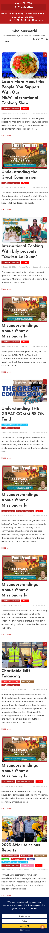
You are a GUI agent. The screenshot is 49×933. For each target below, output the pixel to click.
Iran (5, 13)
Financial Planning (10, 682)
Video (25, 109)
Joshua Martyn (21, 113)
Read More (6, 135)
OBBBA (30, 17)
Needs (5, 859)
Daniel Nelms (23, 869)
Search (37, 39)
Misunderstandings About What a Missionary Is (19, 331)
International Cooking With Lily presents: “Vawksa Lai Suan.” (22, 251)
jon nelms (18, 17)
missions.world (24, 31)
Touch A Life (27, 865)
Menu (7, 41)
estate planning (36, 13)
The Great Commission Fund (15, 425)
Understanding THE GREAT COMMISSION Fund (23, 414)
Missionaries (8, 511)
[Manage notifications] (42, 927)
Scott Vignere (20, 689)
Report (31, 859)
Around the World (10, 856)
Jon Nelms (20, 187)
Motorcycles (27, 682)
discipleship (17, 13)
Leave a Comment (41, 113)
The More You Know (11, 109)
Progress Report (18, 859)
